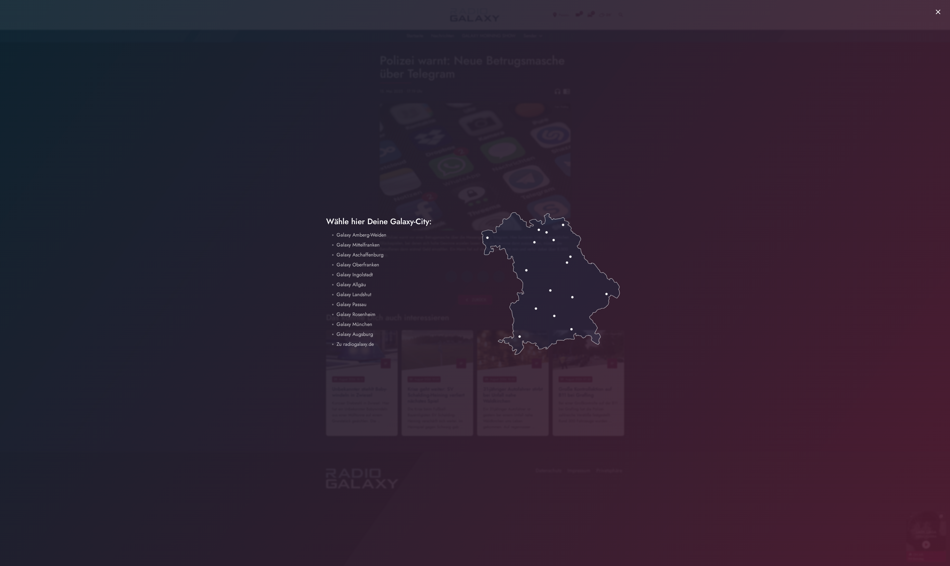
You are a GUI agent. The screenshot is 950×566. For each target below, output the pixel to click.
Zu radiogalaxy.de (355, 344)
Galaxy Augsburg (355, 334)
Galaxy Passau (352, 304)
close (938, 12)
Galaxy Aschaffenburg (360, 254)
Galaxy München (354, 324)
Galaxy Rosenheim (356, 314)
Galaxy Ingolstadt (355, 274)
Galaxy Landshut (354, 294)
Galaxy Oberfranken (358, 264)
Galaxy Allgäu (351, 284)
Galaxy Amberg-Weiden (361, 235)
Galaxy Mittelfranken (358, 244)
